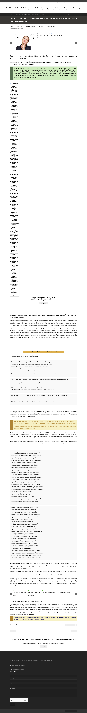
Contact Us (43, 646)
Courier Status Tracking (43, 40)
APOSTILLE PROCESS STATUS (57, 35)
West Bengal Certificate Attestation (16, 28)
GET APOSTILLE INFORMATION (24, 52)
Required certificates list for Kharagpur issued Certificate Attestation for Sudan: (44, 351)
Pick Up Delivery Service (43, 35)
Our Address (43, 303)
